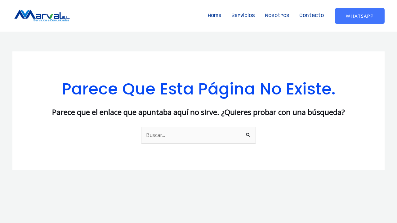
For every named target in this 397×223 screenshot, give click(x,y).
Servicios (243, 15)
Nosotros (277, 15)
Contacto (311, 15)
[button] (360, 16)
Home (214, 15)
